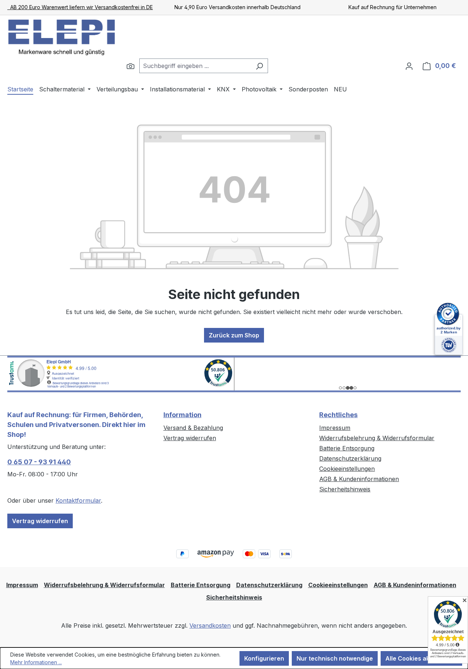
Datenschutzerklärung (350, 458)
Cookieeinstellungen (347, 468)
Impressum (334, 427)
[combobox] (195, 65)
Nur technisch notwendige (335, 658)
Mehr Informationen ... (36, 662)
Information (182, 415)
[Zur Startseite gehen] (62, 37)
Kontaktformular (78, 500)
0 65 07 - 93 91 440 (39, 462)
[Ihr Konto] (409, 65)
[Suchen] (130, 65)
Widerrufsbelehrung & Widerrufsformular (376, 438)
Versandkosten (210, 625)
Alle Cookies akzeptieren (421, 658)
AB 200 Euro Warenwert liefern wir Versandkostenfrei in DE (80, 7)
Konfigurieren (264, 658)
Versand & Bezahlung (193, 427)
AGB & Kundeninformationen (359, 479)
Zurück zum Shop (234, 335)
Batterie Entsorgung (346, 448)
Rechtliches (338, 415)
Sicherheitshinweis (344, 489)
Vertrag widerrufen (40, 521)
